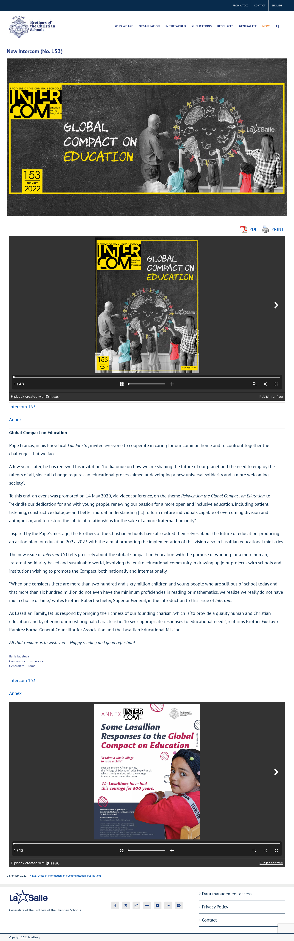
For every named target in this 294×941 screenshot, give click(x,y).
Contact (209, 920)
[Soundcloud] (168, 905)
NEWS (33, 875)
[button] (277, 26)
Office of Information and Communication (62, 875)
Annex (15, 419)
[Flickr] (147, 905)
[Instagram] (136, 905)
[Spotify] (179, 905)
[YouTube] (157, 905)
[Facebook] (115, 905)
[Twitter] (126, 905)
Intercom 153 (22, 407)
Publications (94, 875)
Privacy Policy (215, 907)
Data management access (227, 894)
